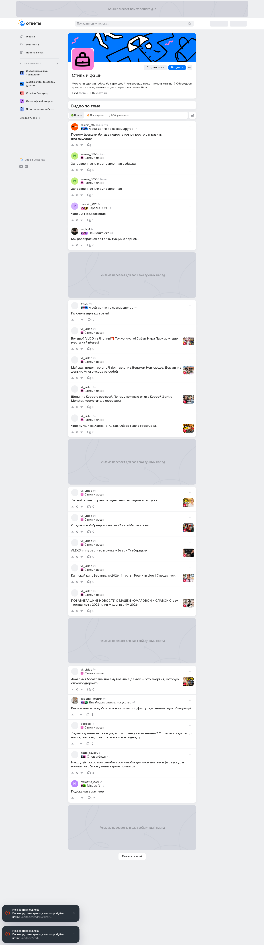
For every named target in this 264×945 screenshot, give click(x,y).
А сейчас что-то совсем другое (111, 129)
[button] (192, 115)
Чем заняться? (99, 233)
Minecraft (93, 785)
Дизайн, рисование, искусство (110, 702)
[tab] (76, 115)
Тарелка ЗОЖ (98, 208)
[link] (132, 135)
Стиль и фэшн (94, 158)
